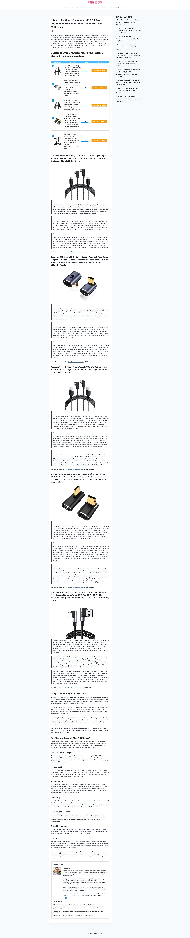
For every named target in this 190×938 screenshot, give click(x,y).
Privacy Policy (114, 7)
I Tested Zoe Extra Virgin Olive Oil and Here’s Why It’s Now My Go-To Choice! (74, 915)
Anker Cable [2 (59, 367)
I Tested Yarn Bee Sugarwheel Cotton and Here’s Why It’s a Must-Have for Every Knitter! (127, 22)
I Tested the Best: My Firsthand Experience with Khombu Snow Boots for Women (128, 99)
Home (66, 7)
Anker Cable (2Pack (62, 155)
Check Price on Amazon (99, 70)
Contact (122, 7)
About (72, 7)
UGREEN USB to (60, 592)
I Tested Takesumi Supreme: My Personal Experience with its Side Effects (126, 47)
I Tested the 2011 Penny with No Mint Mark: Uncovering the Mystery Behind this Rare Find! (128, 82)
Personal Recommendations (84, 7)
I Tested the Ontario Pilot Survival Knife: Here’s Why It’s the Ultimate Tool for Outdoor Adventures (128, 55)
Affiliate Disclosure (101, 7)
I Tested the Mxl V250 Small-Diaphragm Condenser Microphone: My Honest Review (128, 30)
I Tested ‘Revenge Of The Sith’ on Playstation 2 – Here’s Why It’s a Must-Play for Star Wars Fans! (128, 39)
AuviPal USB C (59, 474)
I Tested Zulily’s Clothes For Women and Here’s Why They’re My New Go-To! (74, 904)
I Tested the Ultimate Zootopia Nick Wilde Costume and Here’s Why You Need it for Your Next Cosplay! (78, 911)
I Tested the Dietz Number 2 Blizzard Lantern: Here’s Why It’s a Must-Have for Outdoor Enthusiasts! (127, 63)
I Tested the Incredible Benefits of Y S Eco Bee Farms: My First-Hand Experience (127, 91)
